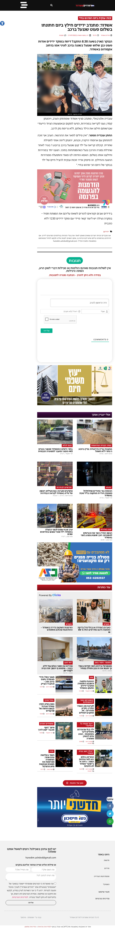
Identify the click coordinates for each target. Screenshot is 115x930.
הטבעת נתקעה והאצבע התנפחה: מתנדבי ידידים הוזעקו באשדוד (85, 684)
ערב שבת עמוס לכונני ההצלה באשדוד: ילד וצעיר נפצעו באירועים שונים (56, 532)
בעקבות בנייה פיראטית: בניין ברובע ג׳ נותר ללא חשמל (95, 450)
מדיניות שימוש (30, 926)
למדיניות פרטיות (44, 926)
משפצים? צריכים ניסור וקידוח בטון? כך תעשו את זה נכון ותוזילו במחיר (95, 667)
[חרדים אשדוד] (74, 826)
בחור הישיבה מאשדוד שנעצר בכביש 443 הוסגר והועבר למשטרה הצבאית (55, 450)
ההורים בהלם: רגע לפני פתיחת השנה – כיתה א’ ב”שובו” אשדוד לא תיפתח (86, 761)
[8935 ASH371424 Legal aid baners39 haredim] (74, 404)
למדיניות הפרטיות (20, 897)
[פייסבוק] (110, 805)
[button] (2, 23)
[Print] (74, 581)
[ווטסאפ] (110, 821)
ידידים (106, 231)
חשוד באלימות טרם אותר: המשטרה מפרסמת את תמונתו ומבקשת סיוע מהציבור (46, 760)
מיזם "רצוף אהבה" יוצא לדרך (46, 728)
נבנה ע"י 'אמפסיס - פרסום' (30, 917)
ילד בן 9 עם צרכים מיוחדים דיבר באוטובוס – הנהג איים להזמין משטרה (85, 734)
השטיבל (106, 884)
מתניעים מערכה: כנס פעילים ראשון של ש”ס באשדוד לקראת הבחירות (56, 492)
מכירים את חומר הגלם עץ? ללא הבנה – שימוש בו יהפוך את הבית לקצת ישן (57, 668)
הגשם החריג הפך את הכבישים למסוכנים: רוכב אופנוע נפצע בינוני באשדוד (96, 535)
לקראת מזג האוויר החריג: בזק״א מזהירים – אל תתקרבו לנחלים (85, 709)
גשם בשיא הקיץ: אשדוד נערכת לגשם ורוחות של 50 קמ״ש (46, 707)
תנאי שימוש (104, 891)
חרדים (106, 868)
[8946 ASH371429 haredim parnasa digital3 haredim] (74, 208)
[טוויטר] (110, 813)
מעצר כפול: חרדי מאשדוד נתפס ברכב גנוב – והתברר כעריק (46, 680)
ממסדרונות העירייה (101, 876)
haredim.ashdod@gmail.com (41, 857)
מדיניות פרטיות (102, 898)
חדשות (106, 860)
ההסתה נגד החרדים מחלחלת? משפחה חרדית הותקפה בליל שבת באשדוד (95, 493)
